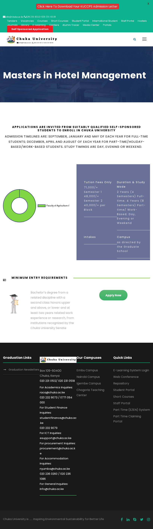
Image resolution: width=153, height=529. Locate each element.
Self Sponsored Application (30, 29)
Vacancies (27, 21)
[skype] (134, 520)
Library (25, 25)
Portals (107, 25)
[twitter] (141, 520)
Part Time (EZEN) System (131, 410)
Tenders (12, 21)
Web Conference (126, 377)
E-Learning (39, 25)
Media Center (91, 25)
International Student (105, 21)
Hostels (142, 21)
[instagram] (148, 520)
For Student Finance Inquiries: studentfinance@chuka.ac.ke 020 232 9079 (58, 418)
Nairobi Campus (88, 377)
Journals (12, 25)
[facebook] (122, 520)
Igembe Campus (88, 383)
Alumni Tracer (71, 25)
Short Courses (59, 21)
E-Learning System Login (131, 370)
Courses (42, 21)
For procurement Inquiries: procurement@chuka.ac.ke (58, 448)
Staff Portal (127, 21)
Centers (54, 25)
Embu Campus (87, 370)
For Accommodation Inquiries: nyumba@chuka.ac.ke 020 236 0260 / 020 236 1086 (55, 468)
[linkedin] (128, 520)
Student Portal (80, 21)
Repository (121, 383)
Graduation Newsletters (24, 369)
